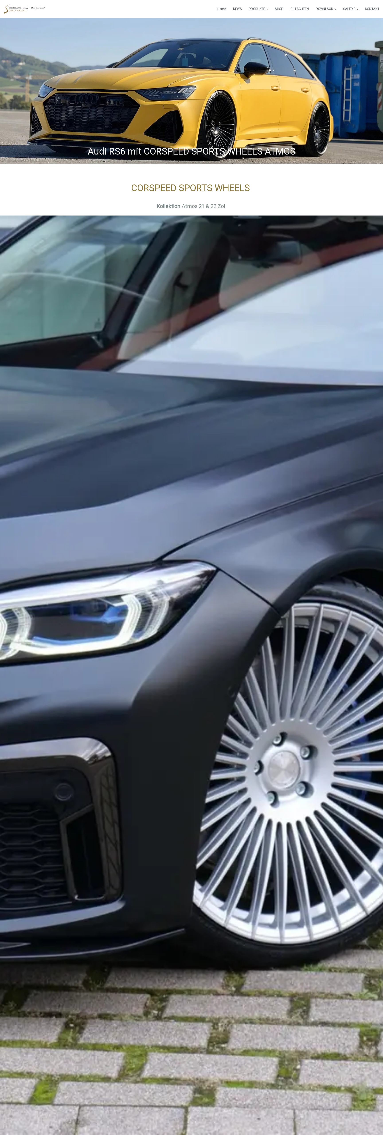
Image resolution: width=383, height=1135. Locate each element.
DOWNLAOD (324, 9)
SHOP (279, 9)
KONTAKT (372, 9)
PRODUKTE (257, 9)
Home (221, 9)
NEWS (237, 9)
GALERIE (349, 9)
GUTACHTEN (300, 9)
